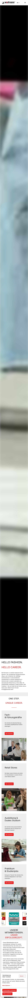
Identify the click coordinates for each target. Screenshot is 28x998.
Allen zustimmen (7, 993)
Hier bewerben (9, 733)
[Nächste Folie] (24, 918)
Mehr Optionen (6, 985)
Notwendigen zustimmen (9, 990)
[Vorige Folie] (3, 918)
